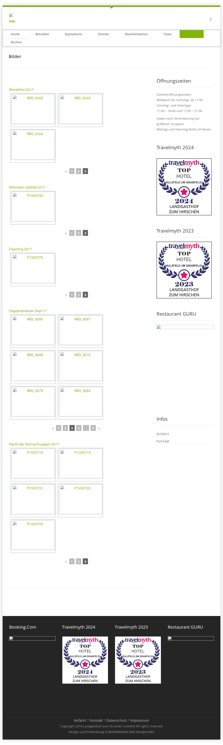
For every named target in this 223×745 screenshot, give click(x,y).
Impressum (139, 720)
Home (15, 34)
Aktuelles (42, 34)
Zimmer (103, 34)
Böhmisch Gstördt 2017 (27, 187)
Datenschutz (116, 720)
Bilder (191, 34)
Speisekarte (73, 34)
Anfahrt (163, 434)
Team (168, 34)
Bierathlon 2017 (21, 89)
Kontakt (163, 441)
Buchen (16, 42)
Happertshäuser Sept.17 (28, 310)
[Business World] (13, 19)
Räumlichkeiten (136, 34)
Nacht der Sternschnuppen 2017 (34, 444)
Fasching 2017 (20, 248)
